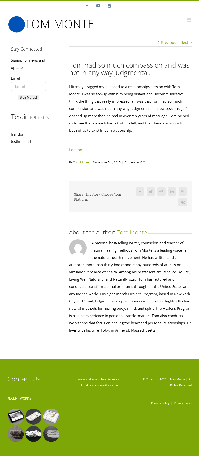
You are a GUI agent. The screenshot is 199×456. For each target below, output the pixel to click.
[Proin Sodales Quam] (51, 416)
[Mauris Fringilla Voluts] (33, 416)
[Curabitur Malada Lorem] (33, 434)
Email (15, 78)
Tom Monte (81, 162)
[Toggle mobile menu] (189, 19)
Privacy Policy (160, 403)
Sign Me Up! (28, 97)
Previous (168, 42)
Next (184, 42)
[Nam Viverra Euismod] (15, 434)
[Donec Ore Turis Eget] (15, 416)
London (75, 149)
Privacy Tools (183, 403)
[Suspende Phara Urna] (51, 434)
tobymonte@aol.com (104, 385)
